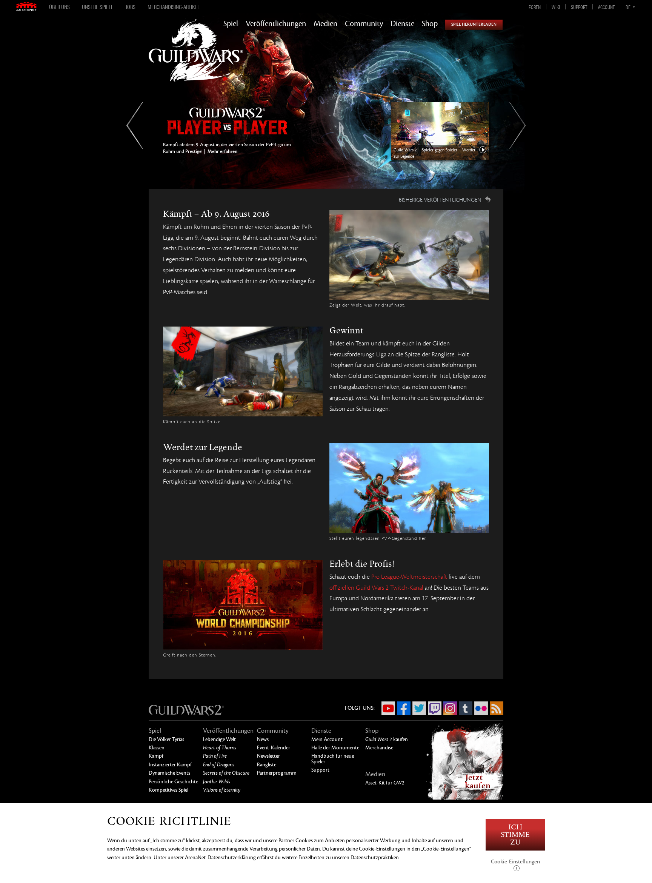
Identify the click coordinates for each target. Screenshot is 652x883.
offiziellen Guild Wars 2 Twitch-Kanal (376, 588)
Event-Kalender (273, 747)
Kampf (156, 756)
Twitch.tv (434, 708)
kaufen (386, 739)
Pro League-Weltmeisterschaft (409, 577)
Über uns (59, 7)
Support (579, 7)
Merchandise (379, 747)
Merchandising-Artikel (174, 7)
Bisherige (134, 125)
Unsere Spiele (98, 7)
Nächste (517, 125)
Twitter (419, 708)
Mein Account (327, 739)
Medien (325, 23)
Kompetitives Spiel (168, 790)
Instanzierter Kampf (170, 764)
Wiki (556, 7)
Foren (535, 7)
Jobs (130, 7)
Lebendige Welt (219, 739)
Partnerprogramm (277, 773)
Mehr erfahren (221, 151)
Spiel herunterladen (474, 24)
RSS (496, 708)
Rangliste (266, 764)
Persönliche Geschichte (173, 781)
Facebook (404, 708)
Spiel (230, 23)
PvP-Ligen (227, 115)
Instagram (450, 708)
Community (364, 23)
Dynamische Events (169, 773)
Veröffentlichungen (276, 23)
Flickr (481, 708)
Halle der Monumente (335, 747)
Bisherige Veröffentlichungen (440, 199)
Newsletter (268, 756)
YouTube (388, 708)
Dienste (402, 23)
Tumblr (465, 708)
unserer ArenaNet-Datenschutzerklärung (212, 857)
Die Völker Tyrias (166, 739)
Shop (430, 23)
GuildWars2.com (196, 58)
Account (606, 7)
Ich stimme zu (515, 835)
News (263, 739)
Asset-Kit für (384, 783)
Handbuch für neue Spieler (332, 758)
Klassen (157, 747)
